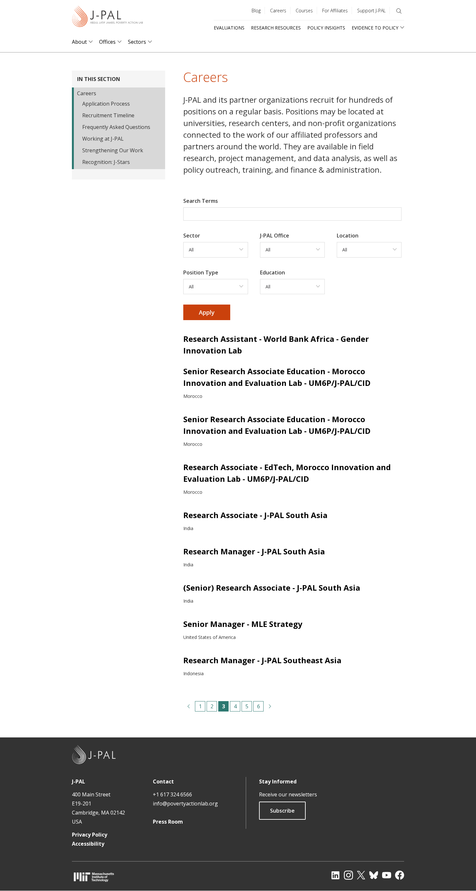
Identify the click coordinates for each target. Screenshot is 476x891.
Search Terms (200, 200)
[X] (361, 875)
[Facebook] (399, 875)
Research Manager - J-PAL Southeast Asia (262, 660)
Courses (304, 10)
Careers (278, 10)
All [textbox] (191, 250)
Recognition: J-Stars (106, 162)
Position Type (200, 272)
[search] (399, 11)
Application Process (106, 103)
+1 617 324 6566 (172, 794)
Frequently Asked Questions (116, 127)
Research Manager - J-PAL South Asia (254, 551)
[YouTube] (386, 875)
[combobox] (215, 250)
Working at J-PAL (103, 138)
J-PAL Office (274, 235)
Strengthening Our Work (112, 150)
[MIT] (94, 877)
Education (272, 272)
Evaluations (229, 28)
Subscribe (282, 810)
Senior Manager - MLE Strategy (242, 624)
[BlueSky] (373, 875)
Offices (107, 42)
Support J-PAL (371, 10)
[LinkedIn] (335, 875)
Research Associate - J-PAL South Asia (255, 515)
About (79, 42)
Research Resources (276, 28)
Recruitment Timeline (108, 115)
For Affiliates (335, 10)
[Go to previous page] (188, 706)
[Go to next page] (270, 706)
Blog (256, 10)
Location (347, 235)
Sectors (137, 42)
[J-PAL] (107, 17)
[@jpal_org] (348, 875)
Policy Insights (326, 28)
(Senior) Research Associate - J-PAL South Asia (271, 587)
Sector (191, 235)
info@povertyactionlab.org (185, 803)
